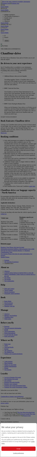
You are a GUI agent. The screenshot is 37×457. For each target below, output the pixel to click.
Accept (18, 449)
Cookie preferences (18, 453)
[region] (18, 440)
